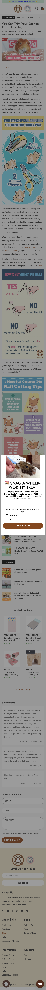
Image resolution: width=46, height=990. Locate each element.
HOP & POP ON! (23, 525)
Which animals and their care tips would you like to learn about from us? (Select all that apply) (22, 511)
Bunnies (13, 520)
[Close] (42, 458)
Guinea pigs (14, 515)
